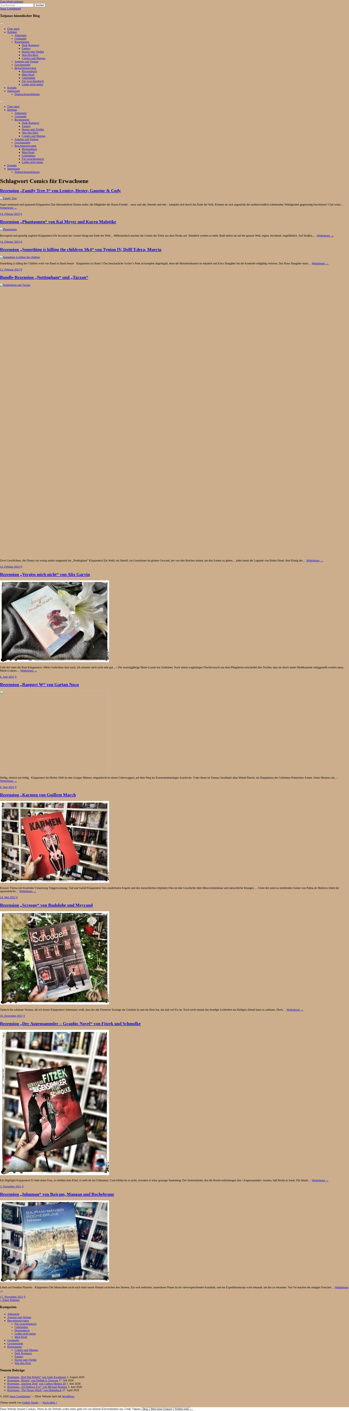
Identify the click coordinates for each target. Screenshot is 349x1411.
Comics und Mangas (33, 58)
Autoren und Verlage (27, 61)
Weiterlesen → (8, 207)
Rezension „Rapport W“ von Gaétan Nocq (39, 684)
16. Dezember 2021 (11, 1015)
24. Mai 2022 (7, 897)
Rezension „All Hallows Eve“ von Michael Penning (37, 1386)
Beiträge (12, 32)
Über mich (13, 28)
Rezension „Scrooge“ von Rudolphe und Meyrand (46, 905)
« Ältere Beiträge (10, 1300)
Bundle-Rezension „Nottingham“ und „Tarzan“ (44, 277)
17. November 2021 (11, 1296)
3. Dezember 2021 (10, 1186)
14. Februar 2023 (10, 214)
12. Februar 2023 (10, 269)
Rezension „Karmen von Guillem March (38, 794)
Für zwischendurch (33, 81)
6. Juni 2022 (7, 676)
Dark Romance (30, 45)
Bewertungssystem (25, 68)
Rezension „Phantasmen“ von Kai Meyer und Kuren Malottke (58, 221)
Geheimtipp (28, 77)
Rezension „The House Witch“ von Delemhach (34, 1390)
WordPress (68, 1396)
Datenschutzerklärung (27, 94)
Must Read (28, 74)
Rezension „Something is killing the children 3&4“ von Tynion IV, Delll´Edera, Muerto (80, 249)
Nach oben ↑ (50, 1402)
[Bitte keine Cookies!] (191, 1409)
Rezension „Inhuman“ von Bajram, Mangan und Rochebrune (57, 1194)
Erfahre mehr (182, 1409)
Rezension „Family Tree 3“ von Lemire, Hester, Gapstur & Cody (60, 190)
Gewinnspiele (22, 64)
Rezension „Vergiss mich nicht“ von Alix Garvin (45, 574)
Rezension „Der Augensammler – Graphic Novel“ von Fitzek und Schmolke (70, 1023)
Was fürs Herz (30, 55)
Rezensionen (22, 41)
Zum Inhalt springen (11, 1)
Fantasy (26, 48)
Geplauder (21, 38)
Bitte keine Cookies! (161, 1409)
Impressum (13, 90)
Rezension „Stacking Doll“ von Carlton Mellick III (36, 1383)
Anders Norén (30, 1402)
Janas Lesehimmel (10, 8)
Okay (145, 1409)
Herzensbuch (29, 71)
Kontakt (12, 87)
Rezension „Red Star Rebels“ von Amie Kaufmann (36, 1377)
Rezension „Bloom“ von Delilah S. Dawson (32, 1380)
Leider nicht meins (32, 84)
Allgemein (21, 35)
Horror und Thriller (33, 51)
